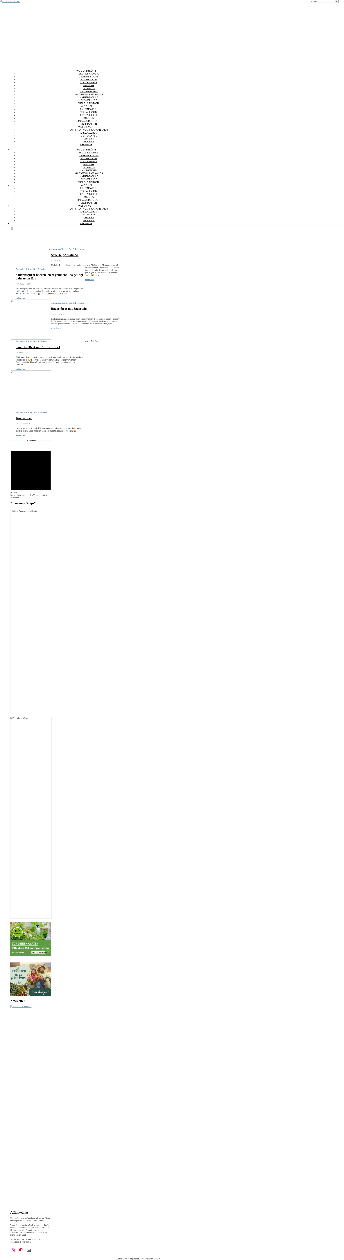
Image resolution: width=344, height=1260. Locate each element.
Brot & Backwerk (89, 73)
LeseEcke (89, 138)
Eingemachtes (88, 79)
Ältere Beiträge (91, 341)
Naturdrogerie (89, 97)
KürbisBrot (24, 418)
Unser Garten (89, 123)
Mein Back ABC (88, 135)
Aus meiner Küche (86, 70)
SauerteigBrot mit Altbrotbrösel (38, 347)
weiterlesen (20, 298)
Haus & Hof (86, 106)
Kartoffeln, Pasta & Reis (89, 94)
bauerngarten (88, 109)
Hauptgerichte (89, 91)
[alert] (31, 472)
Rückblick (89, 141)
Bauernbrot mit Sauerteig (69, 308)
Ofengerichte (89, 100)
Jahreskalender (89, 132)
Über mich (86, 144)
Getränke (88, 85)
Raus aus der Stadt (88, 120)
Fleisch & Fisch (88, 82)
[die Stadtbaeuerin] (10, 1)
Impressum (134, 1259)
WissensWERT (86, 126)
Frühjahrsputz (89, 112)
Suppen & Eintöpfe (88, 103)
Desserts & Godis (88, 76)
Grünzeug (89, 88)
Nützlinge (89, 118)
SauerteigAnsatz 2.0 (64, 255)
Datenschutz (122, 1259)
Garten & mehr (88, 115)
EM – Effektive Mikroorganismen (89, 129)
